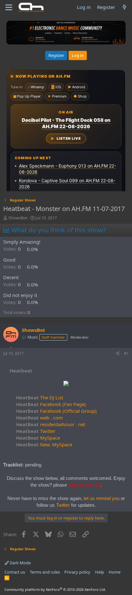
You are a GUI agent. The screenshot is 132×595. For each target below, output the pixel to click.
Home (114, 572)
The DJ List (39, 397)
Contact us (14, 572)
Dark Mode (20, 563)
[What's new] (124, 7)
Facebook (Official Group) (56, 411)
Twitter (35, 431)
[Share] (117, 353)
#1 (126, 353)
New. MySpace (44, 444)
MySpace (38, 438)
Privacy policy (77, 572)
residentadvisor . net (50, 424)
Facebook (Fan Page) (51, 404)
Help (99, 572)
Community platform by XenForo (55, 589)
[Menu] (8, 7)
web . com (39, 417)
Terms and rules (45, 572)
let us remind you (102, 498)
